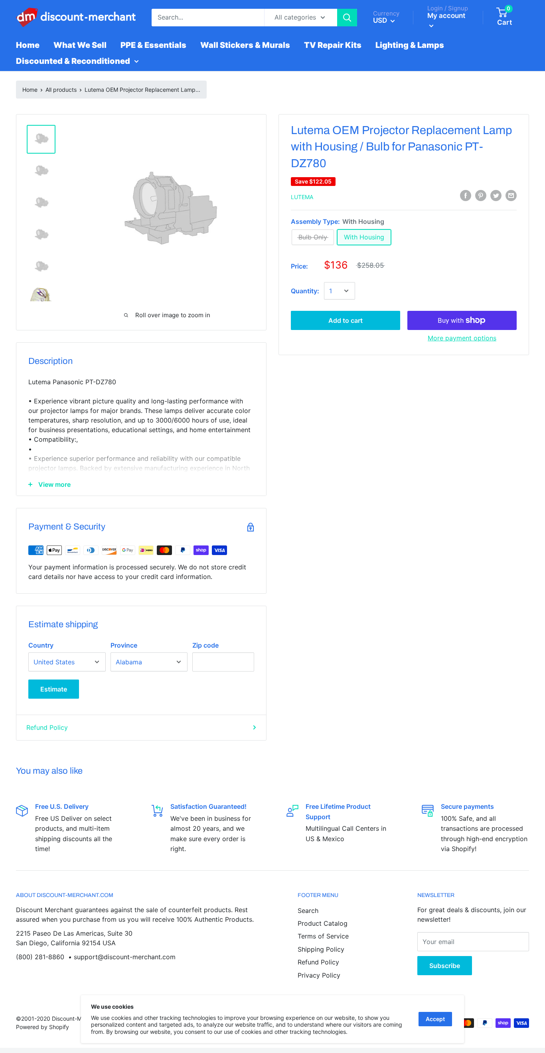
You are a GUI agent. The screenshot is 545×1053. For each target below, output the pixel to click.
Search (308, 911)
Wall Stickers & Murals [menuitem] (245, 45)
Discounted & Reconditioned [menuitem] (73, 61)
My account (446, 16)
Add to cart (345, 320)
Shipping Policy (321, 949)
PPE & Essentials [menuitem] (153, 45)
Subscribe (444, 966)
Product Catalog (323, 923)
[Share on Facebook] (465, 195)
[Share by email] (511, 195)
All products (61, 89)
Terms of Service (323, 936)
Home (30, 89)
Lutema (302, 197)
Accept (435, 1018)
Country (40, 645)
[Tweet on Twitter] (496, 195)
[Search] (347, 17)
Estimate (53, 689)
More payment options (462, 338)
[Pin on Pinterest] (480, 195)
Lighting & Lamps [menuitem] (409, 45)
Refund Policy (47, 727)
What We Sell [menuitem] (80, 45)
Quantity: (305, 291)
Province (124, 645)
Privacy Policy (319, 975)
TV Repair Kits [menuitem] (332, 45)
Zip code (205, 645)
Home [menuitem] (27, 45)
